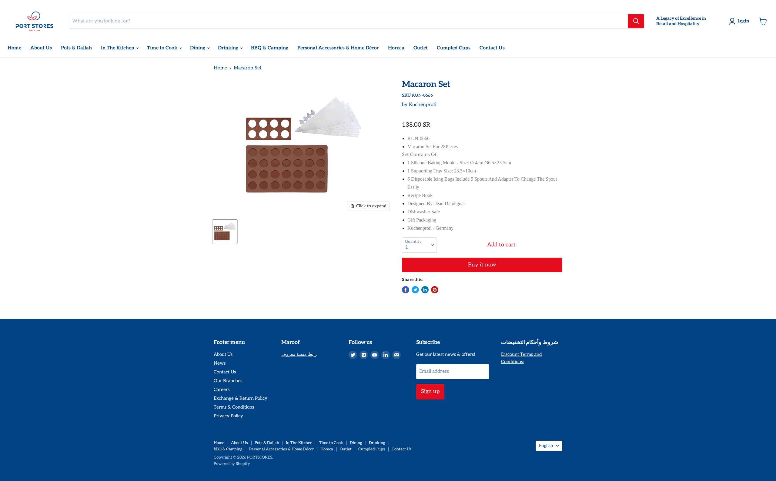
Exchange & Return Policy (240, 398)
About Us (41, 48)
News (220, 363)
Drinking (228, 48)
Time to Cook (163, 48)
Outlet (420, 48)
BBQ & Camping (269, 48)
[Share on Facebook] (405, 289)
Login (743, 21)
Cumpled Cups (453, 48)
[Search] (636, 21)
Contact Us (492, 48)
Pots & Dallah (76, 48)
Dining (198, 48)
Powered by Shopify (232, 463)
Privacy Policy (228, 416)
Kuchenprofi (422, 105)
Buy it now (482, 265)
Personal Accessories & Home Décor (338, 48)
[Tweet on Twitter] (415, 289)
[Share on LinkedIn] (425, 289)
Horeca (396, 48)
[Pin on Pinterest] (434, 289)
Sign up (430, 391)
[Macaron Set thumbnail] (225, 232)
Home (14, 48)
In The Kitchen (118, 48)
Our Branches (228, 380)
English (546, 445)
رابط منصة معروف (299, 354)
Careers (221, 389)
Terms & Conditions (234, 407)
